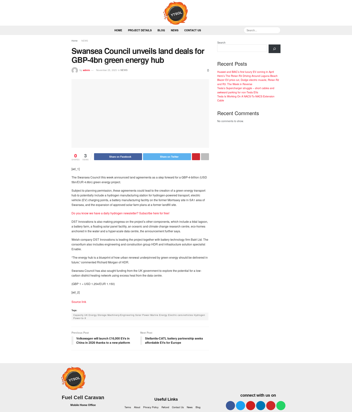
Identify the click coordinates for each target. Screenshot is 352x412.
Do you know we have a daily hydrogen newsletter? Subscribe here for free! (120, 213)
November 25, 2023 (106, 70)
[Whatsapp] (280, 405)
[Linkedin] (260, 405)
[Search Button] (277, 30)
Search (221, 42)
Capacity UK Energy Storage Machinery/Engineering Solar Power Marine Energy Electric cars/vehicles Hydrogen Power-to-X (139, 316)
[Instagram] (270, 405)
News (174, 30)
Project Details (140, 30)
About (137, 407)
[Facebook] (230, 405)
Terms (127, 407)
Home (118, 30)
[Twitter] (240, 405)
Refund (165, 407)
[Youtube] (250, 405)
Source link (79, 302)
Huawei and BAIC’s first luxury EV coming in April (245, 72)
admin (86, 70)
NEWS (84, 40)
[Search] (274, 48)
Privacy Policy (151, 407)
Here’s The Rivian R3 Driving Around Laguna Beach (247, 76)
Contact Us (192, 30)
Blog (161, 30)
